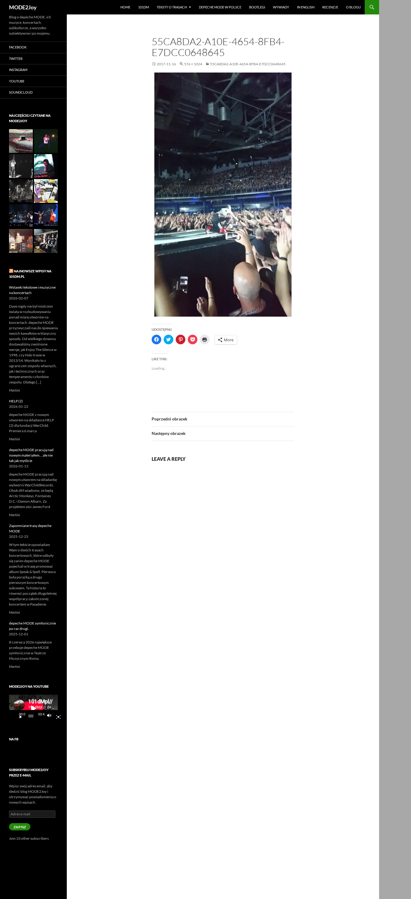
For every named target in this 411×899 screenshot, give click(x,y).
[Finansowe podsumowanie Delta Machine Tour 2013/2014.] (46, 216)
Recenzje (330, 7)
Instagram (18, 70)
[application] (33, 708)
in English (305, 7)
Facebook (17, 47)
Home (125, 7)
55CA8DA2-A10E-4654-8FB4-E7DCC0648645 (248, 64)
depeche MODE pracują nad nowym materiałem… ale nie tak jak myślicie (31, 455)
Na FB (13, 739)
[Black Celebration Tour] (21, 191)
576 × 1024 (193, 64)
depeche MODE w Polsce (220, 7)
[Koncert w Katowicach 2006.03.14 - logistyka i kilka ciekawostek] (21, 216)
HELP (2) (16, 401)
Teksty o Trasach (172, 7)
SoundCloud (20, 92)
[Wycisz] (50, 716)
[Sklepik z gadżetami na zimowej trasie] (46, 241)
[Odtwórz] (18, 716)
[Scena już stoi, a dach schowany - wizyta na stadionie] (21, 141)
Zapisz (20, 827)
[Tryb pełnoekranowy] (55, 716)
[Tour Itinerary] (46, 191)
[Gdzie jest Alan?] (46, 166)
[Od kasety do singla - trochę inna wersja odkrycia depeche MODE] (21, 241)
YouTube (16, 81)
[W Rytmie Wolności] (21, 166)
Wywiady (281, 7)
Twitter (16, 58)
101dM (143, 7)
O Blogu (353, 7)
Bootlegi (257, 7)
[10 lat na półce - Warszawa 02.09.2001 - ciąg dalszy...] (46, 141)
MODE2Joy (23, 7)
